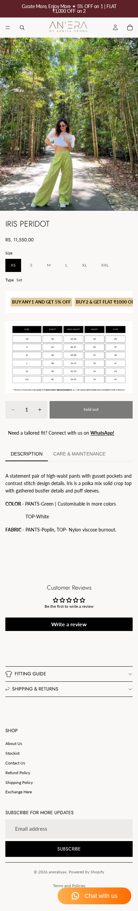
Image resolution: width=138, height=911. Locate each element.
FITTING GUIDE (30, 673)
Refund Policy (17, 772)
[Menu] (7, 27)
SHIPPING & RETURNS (35, 688)
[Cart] (130, 27)
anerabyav (58, 871)
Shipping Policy (19, 782)
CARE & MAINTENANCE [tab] (79, 454)
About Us (13, 743)
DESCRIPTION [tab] (27, 454)
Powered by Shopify (86, 871)
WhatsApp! (102, 433)
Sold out (90, 409)
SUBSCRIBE (69, 848)
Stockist (12, 753)
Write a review (69, 624)
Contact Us (15, 762)
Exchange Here (18, 791)
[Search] (22, 27)
